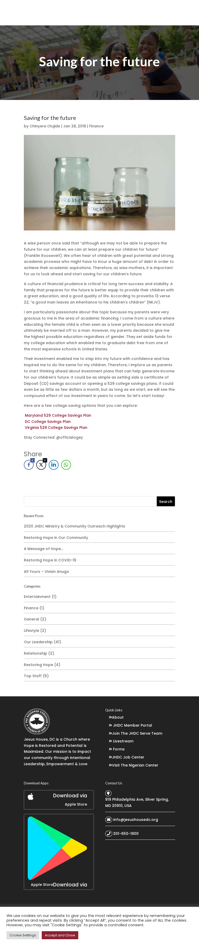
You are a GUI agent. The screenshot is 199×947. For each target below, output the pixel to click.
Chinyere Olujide (45, 126)
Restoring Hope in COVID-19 (50, 560)
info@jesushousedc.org (135, 819)
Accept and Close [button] (60, 935)
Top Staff (33, 675)
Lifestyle (31, 630)
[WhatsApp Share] (66, 465)
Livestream (123, 741)
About (118, 717)
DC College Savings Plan (48, 421)
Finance (96, 126)
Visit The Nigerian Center (135, 765)
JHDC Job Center (128, 757)
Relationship (35, 653)
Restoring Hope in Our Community (56, 537)
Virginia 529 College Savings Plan (56, 427)
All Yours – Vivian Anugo (46, 571)
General (31, 619)
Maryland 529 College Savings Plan (58, 415)
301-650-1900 (126, 833)
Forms (119, 749)
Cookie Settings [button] (23, 935)
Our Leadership (38, 642)
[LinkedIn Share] (54, 465)
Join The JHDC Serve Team (137, 733)
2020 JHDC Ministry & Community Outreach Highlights (74, 526)
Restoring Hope (38, 664)
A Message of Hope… (43, 548)
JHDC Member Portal (132, 725)
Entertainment (37, 596)
